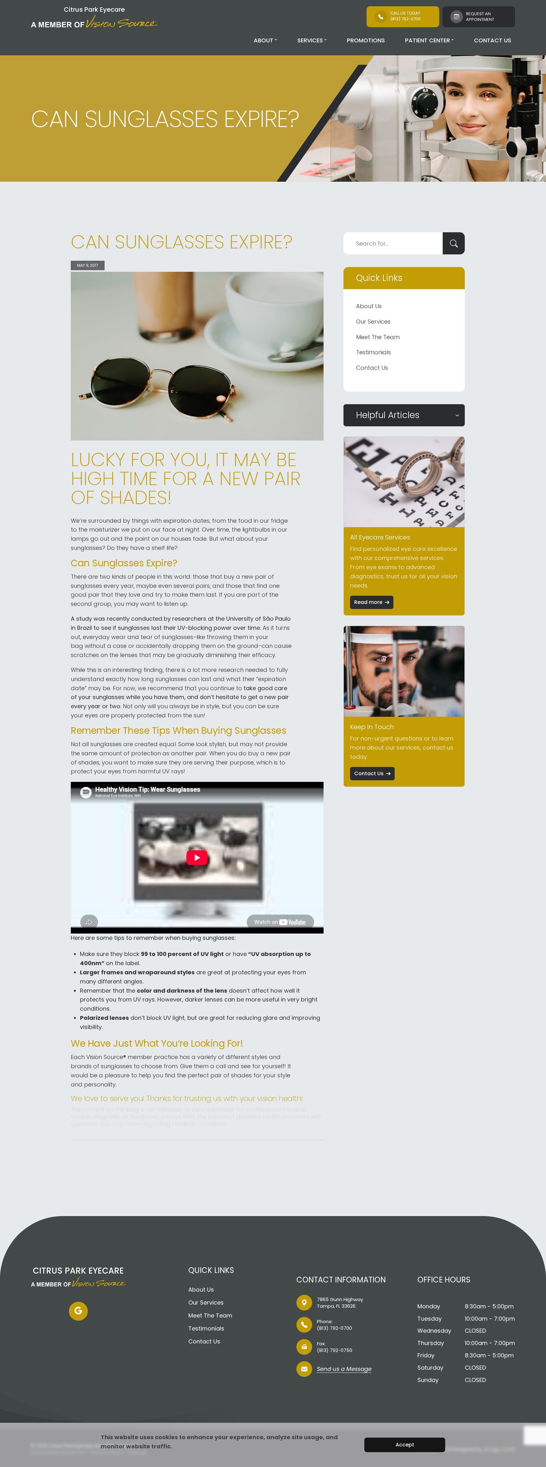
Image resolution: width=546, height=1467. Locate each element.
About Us (369, 306)
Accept (405, 1444)
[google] (78, 1311)
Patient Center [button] (427, 40)
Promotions (366, 40)
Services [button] (310, 40)
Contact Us (492, 40)
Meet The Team (378, 337)
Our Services (373, 322)
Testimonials (373, 352)
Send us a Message (344, 1369)
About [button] (263, 40)
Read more (368, 602)
